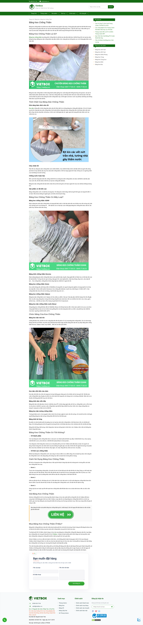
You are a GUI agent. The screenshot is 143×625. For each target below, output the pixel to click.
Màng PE (61, 608)
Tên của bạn (36, 567)
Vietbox (39, 6)
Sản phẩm (54, 13)
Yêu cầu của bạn (69, 573)
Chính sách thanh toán (82, 603)
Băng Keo (37, 19)
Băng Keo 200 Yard (100, 52)
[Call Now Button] (4, 620)
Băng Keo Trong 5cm (100, 59)
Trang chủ (31, 19)
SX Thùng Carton (64, 613)
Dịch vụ (63, 13)
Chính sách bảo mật (81, 610)
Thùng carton (43, 13)
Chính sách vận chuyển (82, 608)
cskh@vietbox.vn (45, 1)
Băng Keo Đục (99, 64)
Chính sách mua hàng (82, 605)
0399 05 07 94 (33, 1)
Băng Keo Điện (99, 62)
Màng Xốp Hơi (63, 610)
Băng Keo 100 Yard (100, 49)
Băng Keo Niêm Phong (101, 54)
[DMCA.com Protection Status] (96, 620)
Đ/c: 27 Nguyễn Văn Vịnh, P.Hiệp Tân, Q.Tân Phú (41, 609)
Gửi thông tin (76, 583)
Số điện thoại (37, 574)
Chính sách (72, 13)
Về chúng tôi (83, 13)
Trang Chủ (34, 13)
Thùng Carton (63, 603)
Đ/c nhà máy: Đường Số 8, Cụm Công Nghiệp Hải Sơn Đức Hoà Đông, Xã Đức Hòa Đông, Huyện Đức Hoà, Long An (42, 613)
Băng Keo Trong (99, 57)
